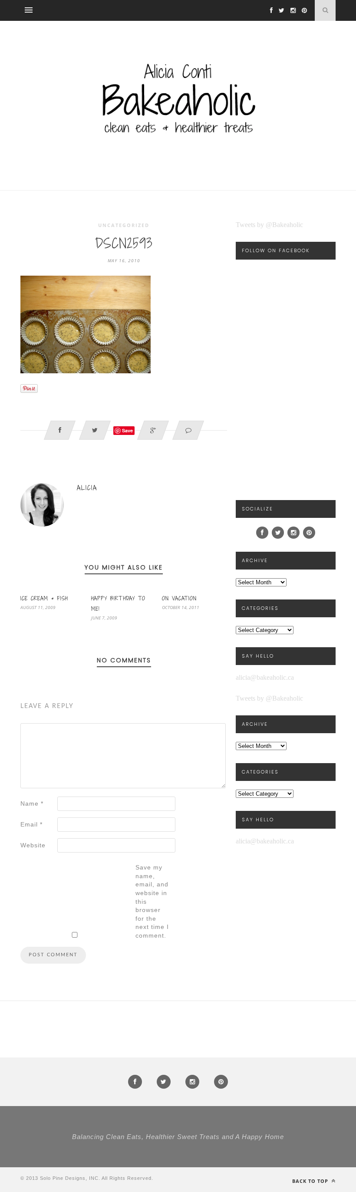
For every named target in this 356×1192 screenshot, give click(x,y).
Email (31, 824)
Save (127, 430)
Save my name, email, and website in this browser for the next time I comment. (152, 901)
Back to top (311, 1181)
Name (31, 803)
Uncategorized (123, 225)
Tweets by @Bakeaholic (269, 224)
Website (33, 845)
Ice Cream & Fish (44, 598)
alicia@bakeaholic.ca (265, 677)
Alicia (87, 487)
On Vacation (179, 598)
